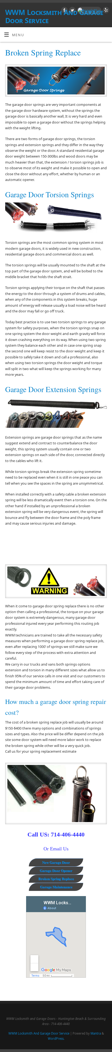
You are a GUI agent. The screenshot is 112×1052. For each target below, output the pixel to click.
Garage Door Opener (56, 870)
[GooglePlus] (88, 10)
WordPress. (56, 1038)
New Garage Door (56, 862)
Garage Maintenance (56, 886)
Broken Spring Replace (56, 878)
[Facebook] (64, 11)
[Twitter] (72, 11)
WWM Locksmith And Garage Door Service (38, 1033)
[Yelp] (105, 11)
